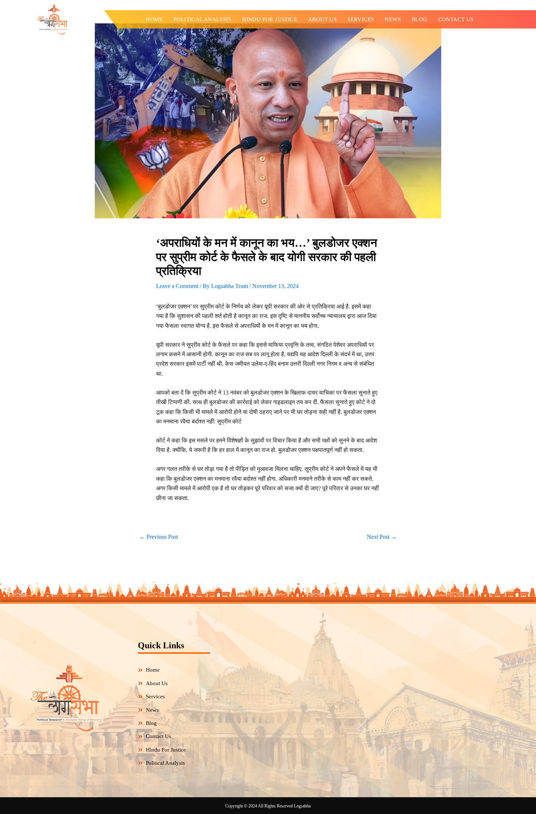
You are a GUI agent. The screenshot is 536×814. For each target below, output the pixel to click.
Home (154, 19)
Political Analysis (202, 19)
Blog (419, 19)
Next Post (382, 537)
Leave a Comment (177, 286)
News (393, 19)
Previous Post (158, 537)
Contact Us (456, 19)
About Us (322, 19)
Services (360, 19)
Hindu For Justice (269, 19)
